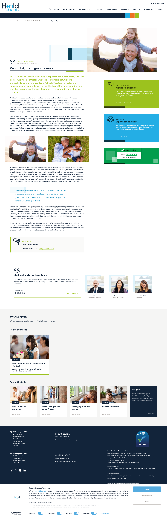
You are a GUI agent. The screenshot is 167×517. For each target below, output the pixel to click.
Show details (104, 513)
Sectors (100, 9)
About (135, 9)
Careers (147, 9)
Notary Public (112, 9)
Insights (124, 9)
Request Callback (122, 102)
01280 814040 (62, 455)
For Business (68, 9)
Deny (147, 502)
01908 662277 (157, 3)
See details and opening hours (65, 440)
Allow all (147, 489)
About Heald (120, 136)
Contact (160, 9)
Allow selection (147, 495)
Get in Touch (71, 293)
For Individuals (84, 9)
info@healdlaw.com (46, 249)
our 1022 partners (41, 491)
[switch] (59, 513)
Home (56, 9)
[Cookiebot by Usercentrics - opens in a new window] (16, 513)
